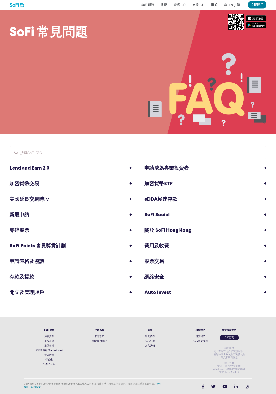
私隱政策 (99, 336)
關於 (150, 330)
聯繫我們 (200, 330)
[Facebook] (203, 386)
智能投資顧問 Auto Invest (49, 350)
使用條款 (99, 330)
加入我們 (150, 345)
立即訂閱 (229, 338)
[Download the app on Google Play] (256, 25)
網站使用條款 (99, 341)
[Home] (18, 5)
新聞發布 (150, 336)
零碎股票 (49, 354)
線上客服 (229, 362)
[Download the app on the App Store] (256, 18)
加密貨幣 (49, 336)
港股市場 (49, 345)
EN (231, 5)
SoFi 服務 (49, 330)
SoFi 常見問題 (200, 341)
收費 (164, 4)
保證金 (49, 359)
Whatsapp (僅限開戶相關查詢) (229, 369)
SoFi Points (49, 364)
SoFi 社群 (150, 341)
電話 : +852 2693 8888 (229, 366)
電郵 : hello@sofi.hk (229, 372)
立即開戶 (257, 4)
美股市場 (49, 341)
